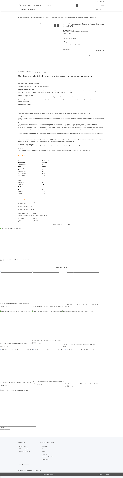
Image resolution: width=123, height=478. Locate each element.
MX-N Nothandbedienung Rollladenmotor (78, 31)
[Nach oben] (0, 477)
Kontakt (102, 1)
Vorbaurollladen (99, 9)
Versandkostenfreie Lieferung (77, 44)
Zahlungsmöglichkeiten (24, 449)
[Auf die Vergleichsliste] (55, 25)
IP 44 (44, 215)
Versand (39, 470)
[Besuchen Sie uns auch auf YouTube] (19, 468)
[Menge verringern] (64, 55)
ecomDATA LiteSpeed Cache (116, 474)
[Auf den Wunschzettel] (58, 25)
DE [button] (91, 1)
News (96, 1)
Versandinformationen (24, 451)
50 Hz (46, 215)
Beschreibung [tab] (38, 72)
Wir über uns (22, 446)
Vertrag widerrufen (24, 464)
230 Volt (41, 215)
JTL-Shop (104, 474)
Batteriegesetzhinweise (47, 456)
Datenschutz (45, 446)
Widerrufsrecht (45, 459)
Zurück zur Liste (21, 17)
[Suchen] (77, 5)
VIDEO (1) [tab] (46, 72)
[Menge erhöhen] (79, 58)
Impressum (44, 454)
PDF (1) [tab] (52, 72)
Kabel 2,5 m (36, 215)
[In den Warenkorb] (19, 22)
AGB (43, 449)
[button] (96, 5)
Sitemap (43, 451)
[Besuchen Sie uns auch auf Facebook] (19, 466)
